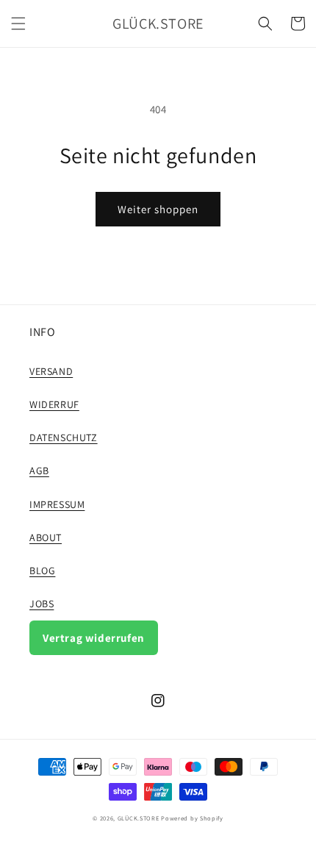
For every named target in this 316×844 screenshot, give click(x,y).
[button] (18, 23)
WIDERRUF (54, 404)
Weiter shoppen (158, 209)
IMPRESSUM (57, 504)
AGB (39, 470)
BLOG (42, 570)
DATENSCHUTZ (63, 437)
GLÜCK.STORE (138, 818)
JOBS (41, 603)
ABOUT (45, 537)
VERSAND (51, 371)
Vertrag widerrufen (94, 638)
